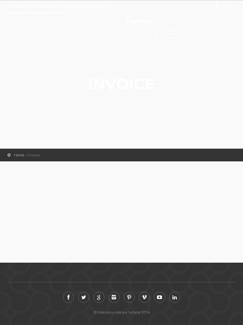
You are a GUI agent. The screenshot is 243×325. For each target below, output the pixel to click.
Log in (204, 6)
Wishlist (227, 6)
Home (19, 155)
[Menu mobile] (170, 36)
